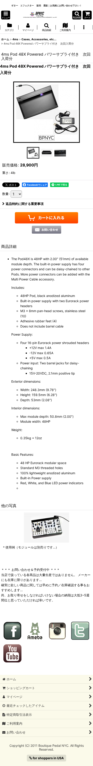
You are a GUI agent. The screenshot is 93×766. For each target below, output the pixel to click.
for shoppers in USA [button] (48, 758)
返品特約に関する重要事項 (25, 204)
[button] (5, 15)
